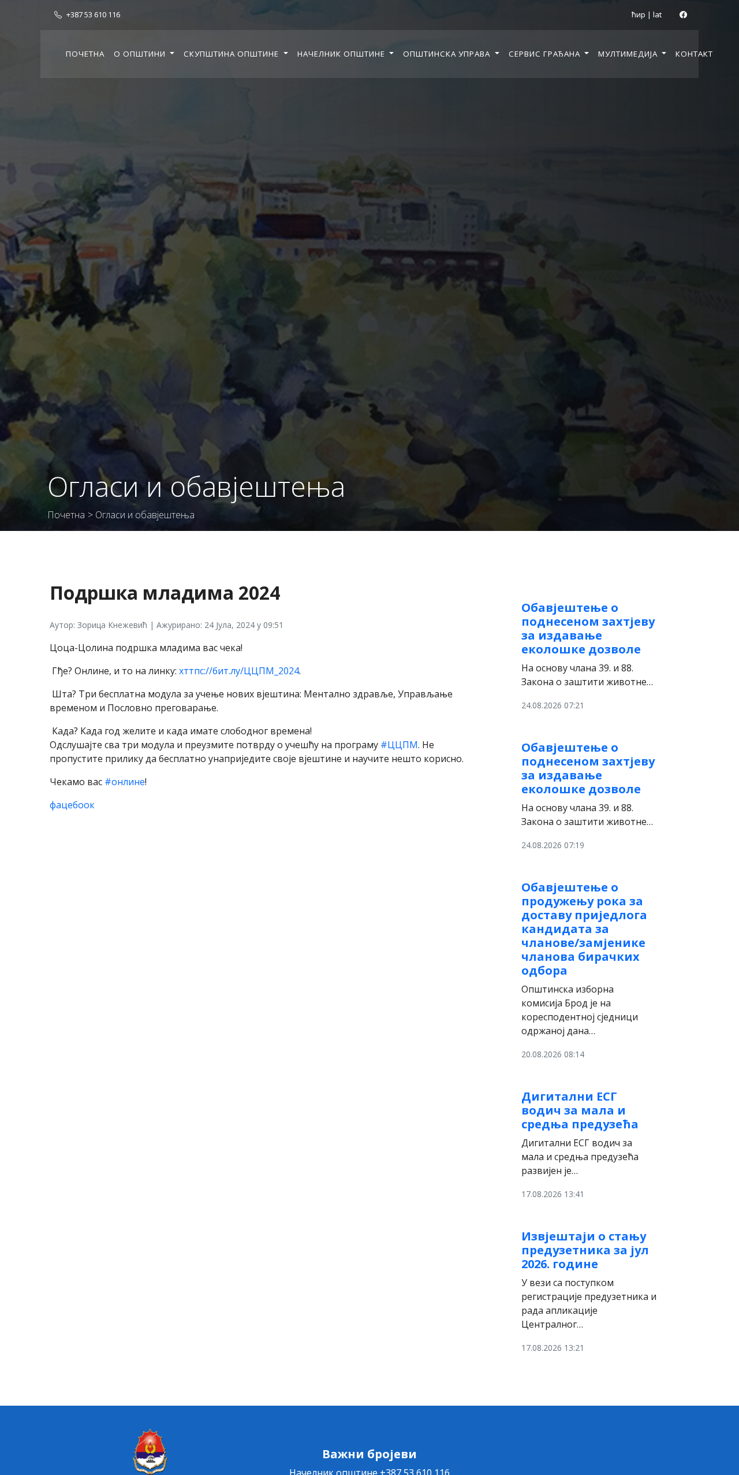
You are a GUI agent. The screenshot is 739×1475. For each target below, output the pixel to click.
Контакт (694, 54)
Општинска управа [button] (447, 54)
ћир (638, 14)
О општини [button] (141, 54)
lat (657, 14)
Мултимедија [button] (629, 54)
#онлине (124, 781)
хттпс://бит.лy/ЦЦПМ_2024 (239, 670)
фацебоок (72, 804)
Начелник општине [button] (342, 54)
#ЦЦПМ (399, 744)
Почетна (85, 54)
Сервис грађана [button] (546, 54)
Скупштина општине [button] (232, 54)
